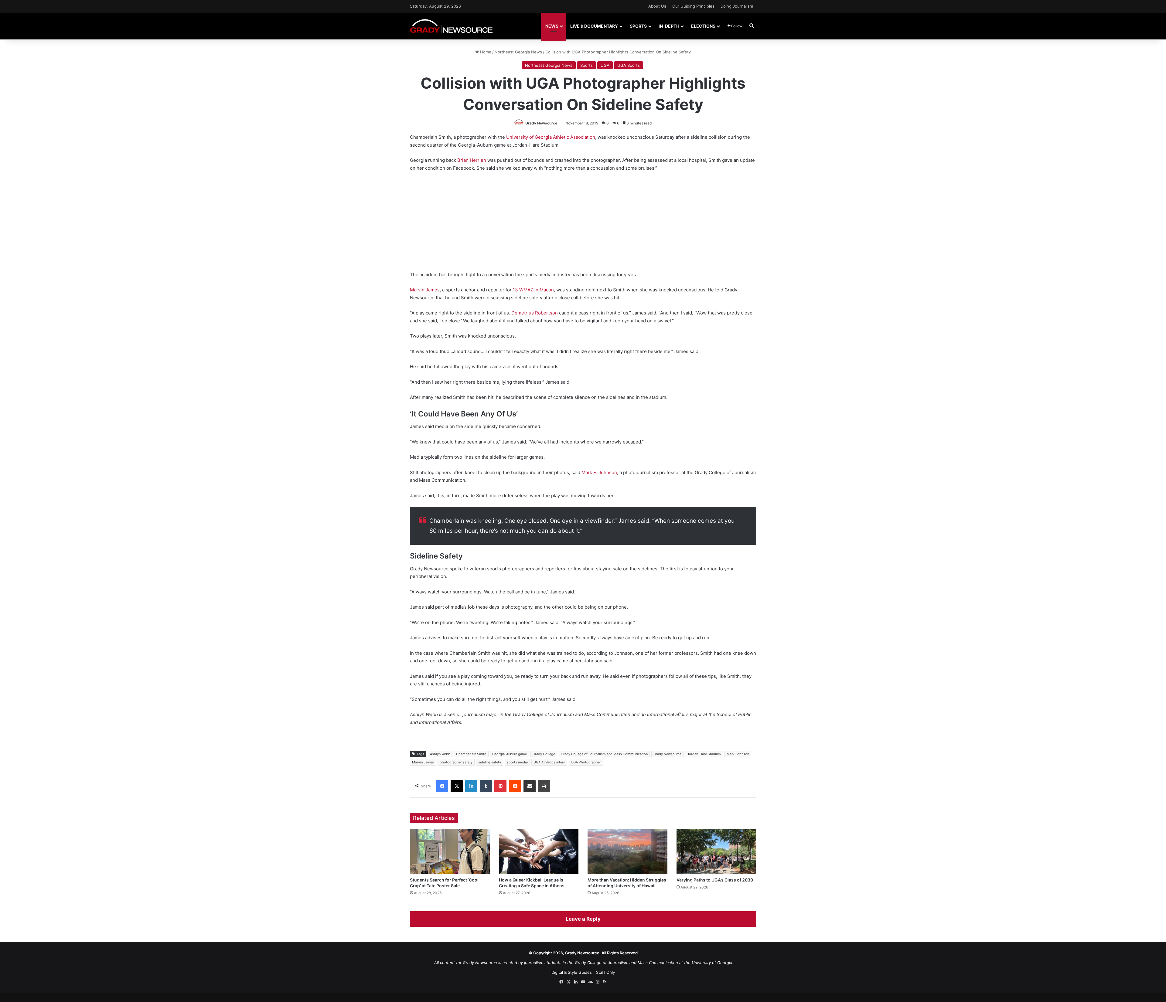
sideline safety (489, 762)
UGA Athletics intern (549, 762)
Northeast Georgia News (518, 51)
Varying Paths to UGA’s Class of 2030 (715, 879)
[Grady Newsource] (451, 26)
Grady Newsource (541, 123)
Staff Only (605, 972)
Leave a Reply (583, 919)
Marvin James (425, 290)
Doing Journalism (737, 6)
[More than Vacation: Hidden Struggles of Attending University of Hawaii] (627, 851)
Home (485, 51)
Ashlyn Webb (440, 754)
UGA (605, 65)
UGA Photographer (586, 762)
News (551, 26)
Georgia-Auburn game (509, 754)
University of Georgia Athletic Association (550, 137)
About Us (657, 6)
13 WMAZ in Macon (533, 290)
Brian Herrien (471, 160)
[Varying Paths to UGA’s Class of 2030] (716, 851)
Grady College (544, 754)
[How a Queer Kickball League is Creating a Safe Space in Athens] (539, 851)
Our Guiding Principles (693, 6)
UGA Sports (628, 65)
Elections (703, 26)
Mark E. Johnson (599, 472)
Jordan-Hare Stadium (704, 754)
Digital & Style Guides (571, 972)
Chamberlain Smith (471, 754)
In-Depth (669, 26)
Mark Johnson (738, 754)
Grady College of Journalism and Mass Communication (604, 754)
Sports (638, 26)
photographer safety (456, 762)
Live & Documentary (594, 26)
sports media (517, 762)
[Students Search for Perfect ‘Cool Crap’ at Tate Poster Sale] (450, 851)
